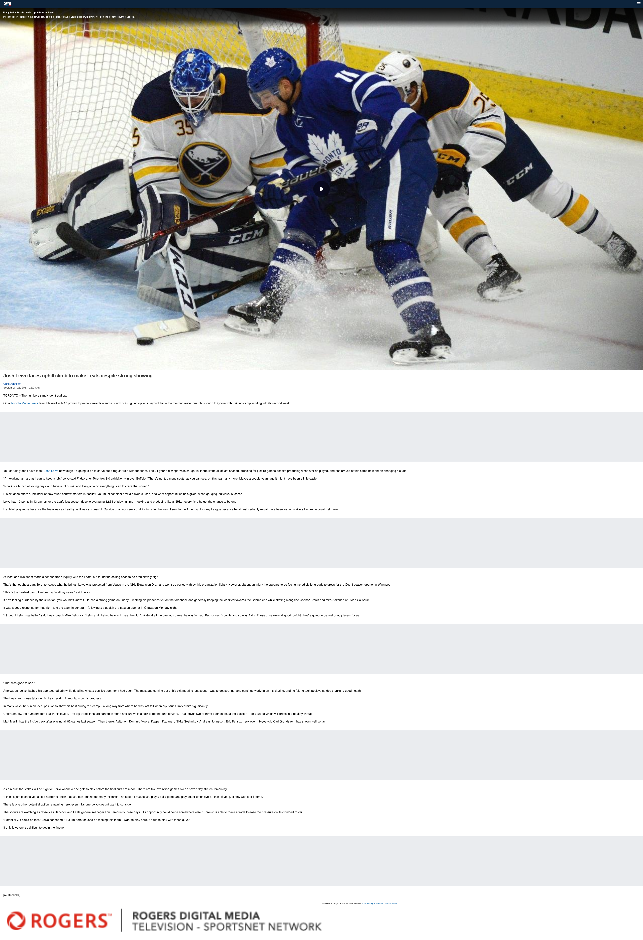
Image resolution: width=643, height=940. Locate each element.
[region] (321, 436)
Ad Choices (378, 903)
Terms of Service (390, 903)
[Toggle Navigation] (638, 4)
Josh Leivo (51, 470)
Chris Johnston (12, 383)
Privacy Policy (367, 903)
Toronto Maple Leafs (24, 403)
